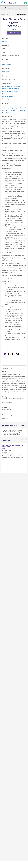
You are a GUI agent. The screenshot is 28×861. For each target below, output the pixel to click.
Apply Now (15, 33)
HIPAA (7, 110)
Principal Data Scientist (9, 445)
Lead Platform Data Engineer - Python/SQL (11, 9)
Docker (10, 109)
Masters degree (6, 99)
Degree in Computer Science (10, 91)
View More (24, 439)
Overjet (14, 29)
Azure (18, 107)
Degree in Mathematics (8, 94)
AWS (15, 107)
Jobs (6, 7)
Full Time (4, 41)
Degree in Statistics (7, 96)
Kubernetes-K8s (14, 110)
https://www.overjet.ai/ (8, 415)
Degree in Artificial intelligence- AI (11, 86)
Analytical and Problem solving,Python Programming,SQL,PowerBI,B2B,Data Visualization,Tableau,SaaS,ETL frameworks (13, 455)
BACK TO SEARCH (22, 14)
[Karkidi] (8, 2)
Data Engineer (6, 71)
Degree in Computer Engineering (11, 88)
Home (2, 7)
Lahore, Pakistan (6, 64)
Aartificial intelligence (8, 107)
